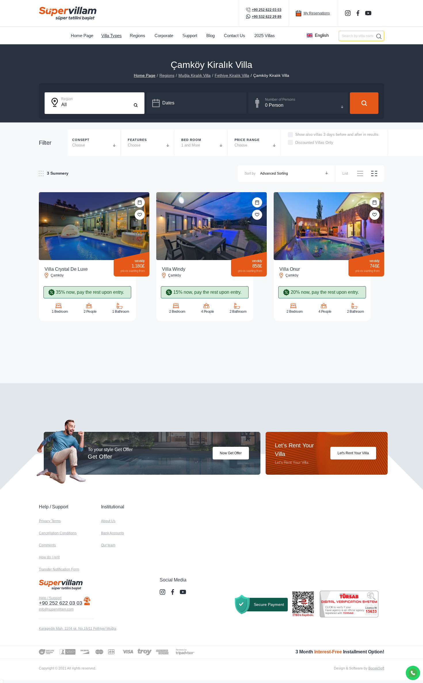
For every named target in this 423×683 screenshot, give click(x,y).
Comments (47, 545)
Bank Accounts (112, 533)
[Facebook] (359, 13)
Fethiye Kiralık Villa (232, 75)
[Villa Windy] (211, 226)
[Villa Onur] (329, 226)
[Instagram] (348, 13)
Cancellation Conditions (58, 533)
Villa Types (111, 35)
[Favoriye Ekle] (140, 215)
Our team (108, 545)
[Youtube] (369, 13)
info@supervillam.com (56, 609)
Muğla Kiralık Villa (194, 75)
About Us (108, 521)
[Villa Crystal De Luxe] (94, 226)
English (322, 35)
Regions (166, 75)
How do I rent (49, 557)
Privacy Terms (50, 521)
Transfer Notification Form (59, 569)
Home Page (144, 75)
